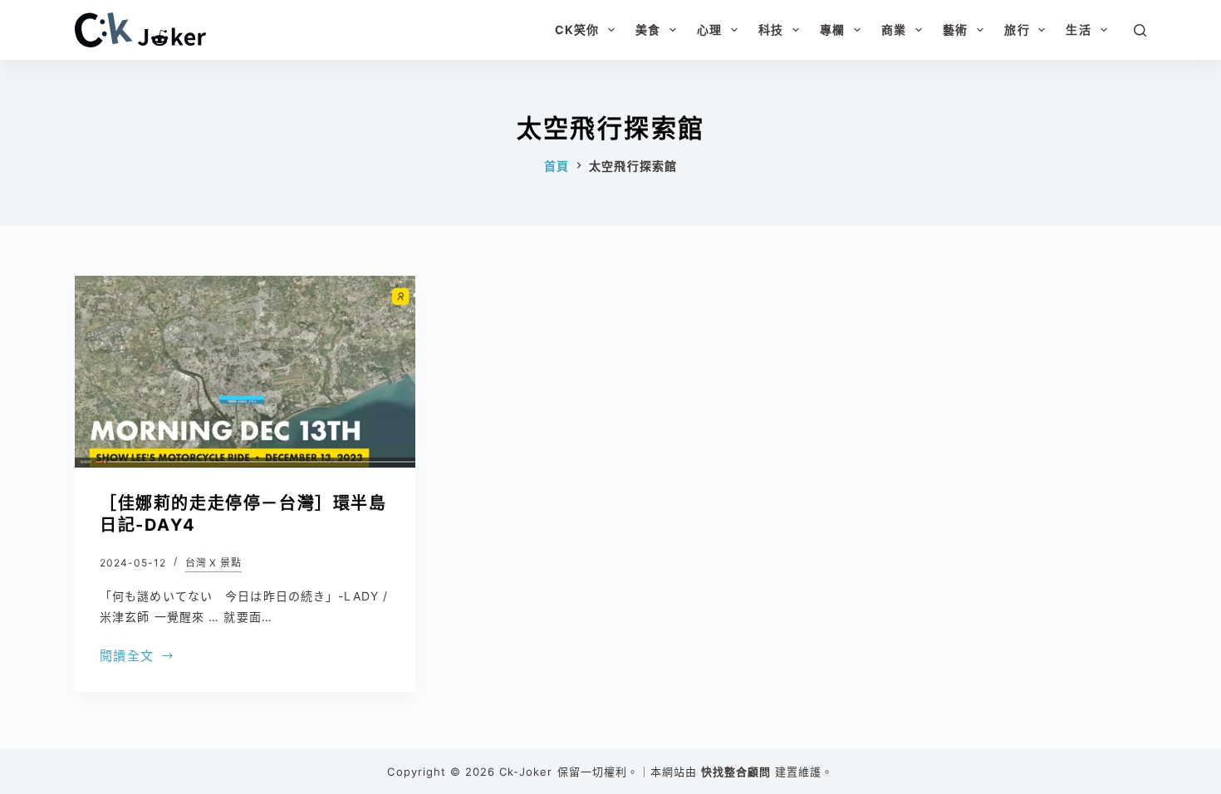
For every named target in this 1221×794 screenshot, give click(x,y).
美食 (647, 29)
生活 (1078, 29)
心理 (709, 29)
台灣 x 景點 (214, 562)
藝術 (955, 29)
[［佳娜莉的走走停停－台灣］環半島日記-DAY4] (245, 372)
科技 (770, 29)
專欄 (832, 29)
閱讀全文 (127, 657)
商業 (893, 29)
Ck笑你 (577, 29)
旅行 (1016, 29)
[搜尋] (1140, 30)
